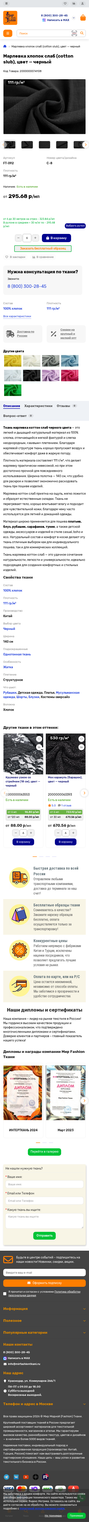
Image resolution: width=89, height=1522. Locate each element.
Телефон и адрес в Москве (28, 1404)
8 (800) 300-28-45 (54, 15)
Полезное (12, 1320)
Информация (15, 1308)
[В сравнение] (39, 747)
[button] (3, 145)
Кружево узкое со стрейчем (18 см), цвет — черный (23, 781)
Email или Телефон (20, 1193)
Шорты (21, 697)
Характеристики (38, 406)
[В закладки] (39, 739)
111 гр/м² (53, 309)
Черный (9, 629)
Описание (11, 406)
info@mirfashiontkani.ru (24, 1364)
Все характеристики (17, 316)
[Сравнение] (74, 3)
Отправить (44, 1235)
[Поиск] (82, 33)
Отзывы (66, 406)
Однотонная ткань (17, 654)
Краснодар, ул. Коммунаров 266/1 (31, 1380)
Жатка (8, 667)
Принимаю (76, 1515)
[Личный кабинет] (82, 3)
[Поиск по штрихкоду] (74, 33)
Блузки (34, 697)
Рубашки (9, 693)
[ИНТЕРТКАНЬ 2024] (23, 1093)
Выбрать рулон (75, 225)
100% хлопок (12, 309)
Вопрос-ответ (17, 416)
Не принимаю (53, 1515)
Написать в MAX (58, 20)
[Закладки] (65, 3)
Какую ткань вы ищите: (24, 1210)
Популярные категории (25, 1332)
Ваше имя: (14, 1177)
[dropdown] (6, 3)
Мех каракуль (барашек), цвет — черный (65, 779)
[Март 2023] (66, 1093)
